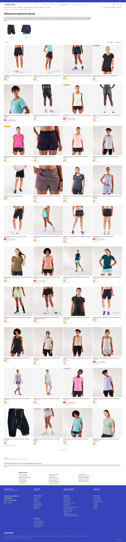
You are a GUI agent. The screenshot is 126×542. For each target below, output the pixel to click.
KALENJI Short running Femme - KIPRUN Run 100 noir (103, 236)
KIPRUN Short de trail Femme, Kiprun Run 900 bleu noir (44, 156)
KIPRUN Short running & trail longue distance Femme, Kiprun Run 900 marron (47, 197)
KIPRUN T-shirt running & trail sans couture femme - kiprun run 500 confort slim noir (76, 318)
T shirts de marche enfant (53, 483)
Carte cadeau (119, 7)
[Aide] (116, 5)
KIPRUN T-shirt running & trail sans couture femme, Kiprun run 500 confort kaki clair (106, 439)
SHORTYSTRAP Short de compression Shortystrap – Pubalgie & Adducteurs (16, 439)
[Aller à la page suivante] (67, 450)
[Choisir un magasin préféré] (114, 5)
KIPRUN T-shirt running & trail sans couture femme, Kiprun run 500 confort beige (47, 359)
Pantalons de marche (22, 478)
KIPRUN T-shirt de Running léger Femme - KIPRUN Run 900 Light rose (76, 398)
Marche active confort (23, 474)
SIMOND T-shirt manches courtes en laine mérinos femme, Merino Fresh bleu (77, 197)
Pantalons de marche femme (84, 478)
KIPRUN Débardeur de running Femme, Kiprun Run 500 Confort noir (17, 358)
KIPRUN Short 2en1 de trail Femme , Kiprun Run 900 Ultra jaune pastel (17, 317)
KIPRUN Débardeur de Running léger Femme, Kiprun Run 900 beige (106, 358)
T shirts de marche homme (53, 474)
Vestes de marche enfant (53, 477)
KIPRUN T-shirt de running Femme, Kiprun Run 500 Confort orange (47, 277)
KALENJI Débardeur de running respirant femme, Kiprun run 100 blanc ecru (77, 116)
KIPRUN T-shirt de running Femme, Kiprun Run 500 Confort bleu (75, 438)
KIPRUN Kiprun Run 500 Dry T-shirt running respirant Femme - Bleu (76, 277)
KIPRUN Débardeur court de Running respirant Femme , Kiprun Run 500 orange (77, 359)
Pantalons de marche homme (54, 478)
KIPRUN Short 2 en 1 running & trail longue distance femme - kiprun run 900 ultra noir (18, 76)
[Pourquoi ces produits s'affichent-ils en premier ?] (107, 42)
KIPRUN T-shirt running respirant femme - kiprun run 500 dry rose (76, 156)
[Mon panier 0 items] (121, 5)
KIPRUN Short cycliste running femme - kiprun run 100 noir (15, 236)
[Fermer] (121, 1)
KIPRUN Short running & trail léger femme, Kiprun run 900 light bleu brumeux (47, 439)
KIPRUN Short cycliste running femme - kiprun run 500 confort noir (47, 115)
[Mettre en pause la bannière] (119, 1)
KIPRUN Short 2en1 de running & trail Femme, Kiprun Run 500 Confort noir (77, 75)
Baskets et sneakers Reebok (84, 480)
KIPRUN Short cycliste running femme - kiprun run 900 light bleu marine (107, 317)
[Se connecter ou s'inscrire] (118, 5)
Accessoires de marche (23, 480)
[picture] (18, 59)
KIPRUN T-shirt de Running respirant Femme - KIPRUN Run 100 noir (106, 75)
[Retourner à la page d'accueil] (10, 4)
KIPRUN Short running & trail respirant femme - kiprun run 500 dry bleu (47, 236)
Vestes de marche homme (53, 480)
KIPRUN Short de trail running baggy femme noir (13, 196)
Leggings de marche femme (84, 477)
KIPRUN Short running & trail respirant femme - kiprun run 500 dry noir (47, 75)
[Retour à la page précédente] (59, 450)
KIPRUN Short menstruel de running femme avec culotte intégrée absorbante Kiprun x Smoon (46, 318)
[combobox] (118, 42)
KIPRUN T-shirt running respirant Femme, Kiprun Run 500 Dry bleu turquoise (17, 116)
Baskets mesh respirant (23, 481)
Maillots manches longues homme (55, 481)
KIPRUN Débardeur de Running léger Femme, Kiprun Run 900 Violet (17, 398)
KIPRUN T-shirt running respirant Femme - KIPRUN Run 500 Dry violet (106, 398)
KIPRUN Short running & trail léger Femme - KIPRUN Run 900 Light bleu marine (77, 237)
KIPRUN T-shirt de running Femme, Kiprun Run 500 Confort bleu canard (107, 277)
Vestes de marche (22, 483)
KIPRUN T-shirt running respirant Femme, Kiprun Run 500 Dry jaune (47, 398)
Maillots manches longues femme (25, 477)
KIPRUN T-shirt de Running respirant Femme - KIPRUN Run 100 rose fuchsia (18, 156)
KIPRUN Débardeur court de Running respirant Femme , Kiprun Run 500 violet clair (107, 197)
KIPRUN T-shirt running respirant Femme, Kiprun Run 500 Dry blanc (106, 156)
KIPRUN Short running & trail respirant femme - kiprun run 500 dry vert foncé (106, 116)
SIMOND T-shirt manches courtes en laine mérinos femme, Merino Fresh (18, 277)
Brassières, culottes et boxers (84, 481)
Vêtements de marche (82, 474)
